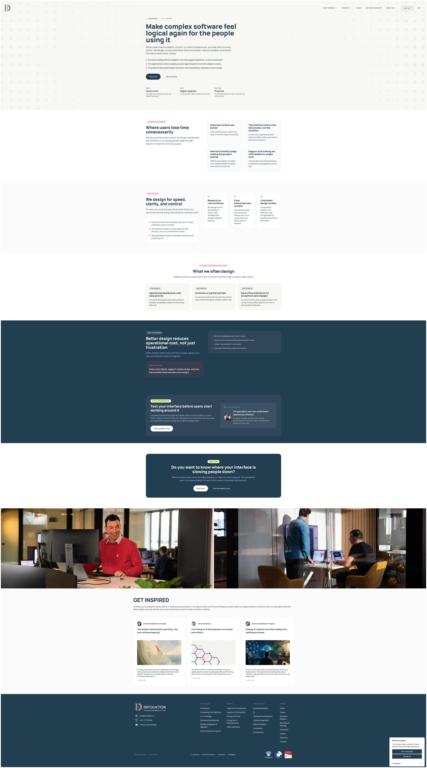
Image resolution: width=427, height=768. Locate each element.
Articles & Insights (374, 8)
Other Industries (233, 727)
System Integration (261, 720)
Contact (407, 8)
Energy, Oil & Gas (233, 716)
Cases (358, 8)
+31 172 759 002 (146, 720)
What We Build (329, 8)
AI (254, 712)
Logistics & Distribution (236, 712)
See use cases (171, 77)
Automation (258, 728)
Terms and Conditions (208, 755)
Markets (346, 8)
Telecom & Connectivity (236, 708)
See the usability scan (221, 488)
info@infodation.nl (147, 716)
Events (283, 733)
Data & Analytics (260, 724)
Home (282, 708)
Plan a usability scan (161, 428)
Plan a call (153, 77)
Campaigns (221, 755)
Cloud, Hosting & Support (210, 731)
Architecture (258, 732)
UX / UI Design (205, 716)
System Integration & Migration (208, 725)
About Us (390, 8)
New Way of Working (284, 724)
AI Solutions (205, 708)
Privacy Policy (195, 755)
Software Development (209, 720)
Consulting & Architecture (210, 712)
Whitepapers (232, 755)
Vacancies (284, 729)
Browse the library (260, 708)
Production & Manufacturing (233, 721)
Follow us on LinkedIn (148, 724)
